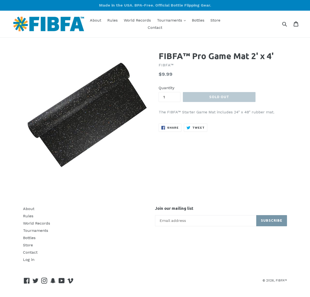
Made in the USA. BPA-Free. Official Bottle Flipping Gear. (155, 5)
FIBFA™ (281, 280)
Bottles (198, 20)
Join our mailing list (174, 208)
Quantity (166, 88)
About (95, 20)
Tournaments (172, 20)
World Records (137, 20)
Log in (28, 259)
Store (215, 20)
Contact (155, 27)
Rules (112, 20)
